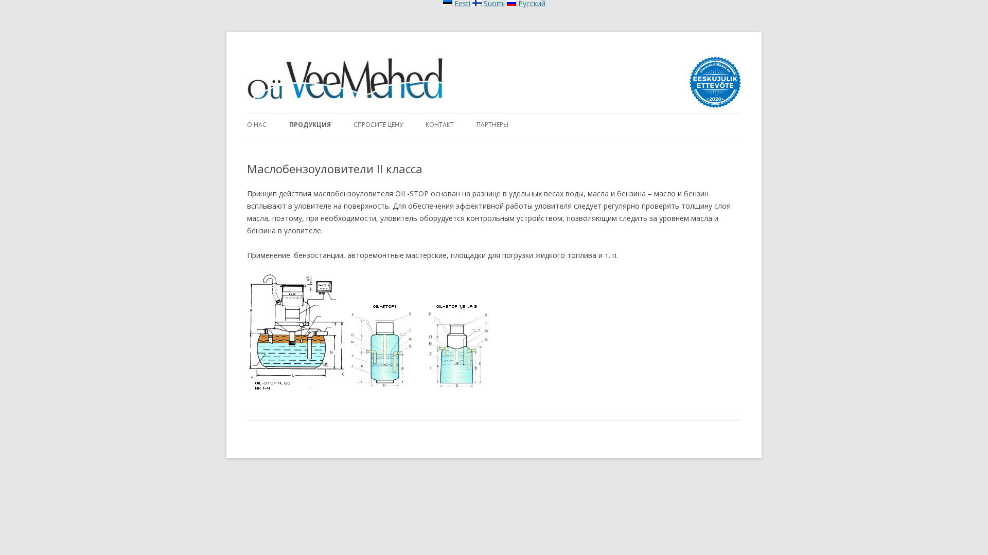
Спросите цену (378, 124)
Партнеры (492, 124)
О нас (257, 124)
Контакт (440, 124)
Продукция (310, 124)
